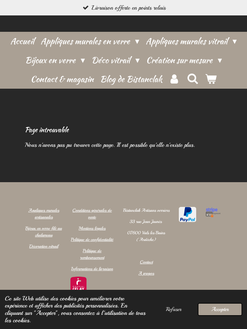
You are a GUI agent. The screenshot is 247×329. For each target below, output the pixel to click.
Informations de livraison (92, 268)
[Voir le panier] (211, 79)
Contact (146, 262)
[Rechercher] (192, 79)
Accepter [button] (220, 309)
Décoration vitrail (43, 246)
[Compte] (174, 79)
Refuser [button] (173, 309)
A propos (146, 273)
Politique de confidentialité (92, 239)
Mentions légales (91, 228)
